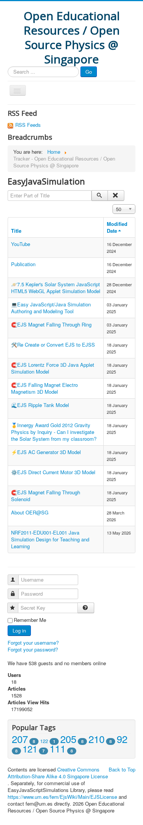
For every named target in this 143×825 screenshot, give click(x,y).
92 (122, 739)
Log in (19, 630)
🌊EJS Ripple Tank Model (40, 405)
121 (29, 748)
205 (68, 739)
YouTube (20, 244)
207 (20, 739)
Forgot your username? (33, 642)
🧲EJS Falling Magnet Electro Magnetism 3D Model (44, 388)
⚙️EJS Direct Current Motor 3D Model (53, 472)
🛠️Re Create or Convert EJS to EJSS (53, 344)
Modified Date (117, 227)
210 (96, 739)
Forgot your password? (33, 649)
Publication (23, 264)
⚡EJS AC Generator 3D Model (46, 452)
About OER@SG (29, 512)
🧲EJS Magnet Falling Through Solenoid (45, 496)
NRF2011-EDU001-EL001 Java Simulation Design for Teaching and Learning (50, 539)
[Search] (100, 195)
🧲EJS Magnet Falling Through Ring (51, 324)
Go (88, 71)
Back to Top (122, 769)
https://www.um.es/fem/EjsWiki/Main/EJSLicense (62, 796)
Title (16, 230)
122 (44, 741)
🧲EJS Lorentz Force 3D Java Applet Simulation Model (52, 368)
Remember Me (30, 620)
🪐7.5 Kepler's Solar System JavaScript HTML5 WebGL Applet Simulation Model (55, 288)
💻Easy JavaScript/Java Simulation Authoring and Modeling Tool (51, 308)
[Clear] (116, 195)
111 (58, 748)
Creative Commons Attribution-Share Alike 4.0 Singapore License (58, 773)
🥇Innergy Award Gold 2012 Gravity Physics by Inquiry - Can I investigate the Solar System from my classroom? (53, 431)
